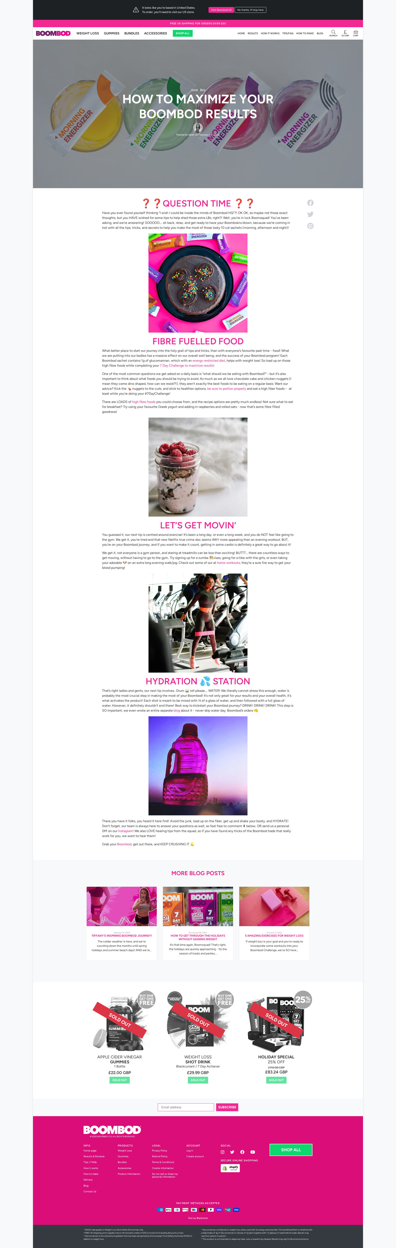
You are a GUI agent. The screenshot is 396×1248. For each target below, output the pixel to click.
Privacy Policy (172, 672)
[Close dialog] (237, 576)
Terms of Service (191, 672)
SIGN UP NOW (198, 638)
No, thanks (198, 650)
